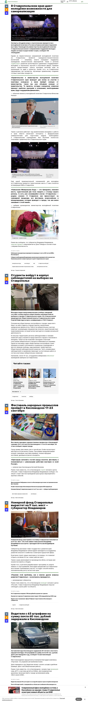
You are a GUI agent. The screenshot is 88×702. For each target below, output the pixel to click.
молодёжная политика (42, 266)
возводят (44, 583)
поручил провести (17, 244)
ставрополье (15, 396)
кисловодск (27, 263)
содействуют (15, 63)
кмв (34, 263)
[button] (14, 690)
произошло (54, 669)
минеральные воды (16, 263)
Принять (79, 699)
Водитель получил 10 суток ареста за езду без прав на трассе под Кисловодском (34, 681)
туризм (14, 604)
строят (43, 470)
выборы (31, 396)
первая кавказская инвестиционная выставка (23, 266)
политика (24, 396)
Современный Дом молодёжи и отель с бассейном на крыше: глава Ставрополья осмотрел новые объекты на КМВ (41, 690)
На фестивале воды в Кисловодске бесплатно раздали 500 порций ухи (31, 486)
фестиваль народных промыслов (20, 493)
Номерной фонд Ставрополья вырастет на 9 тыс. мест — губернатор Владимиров (34, 489)
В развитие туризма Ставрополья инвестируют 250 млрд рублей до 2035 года (33, 596)
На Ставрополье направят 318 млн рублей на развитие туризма (29, 593)
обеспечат (50, 356)
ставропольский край (43, 263)
